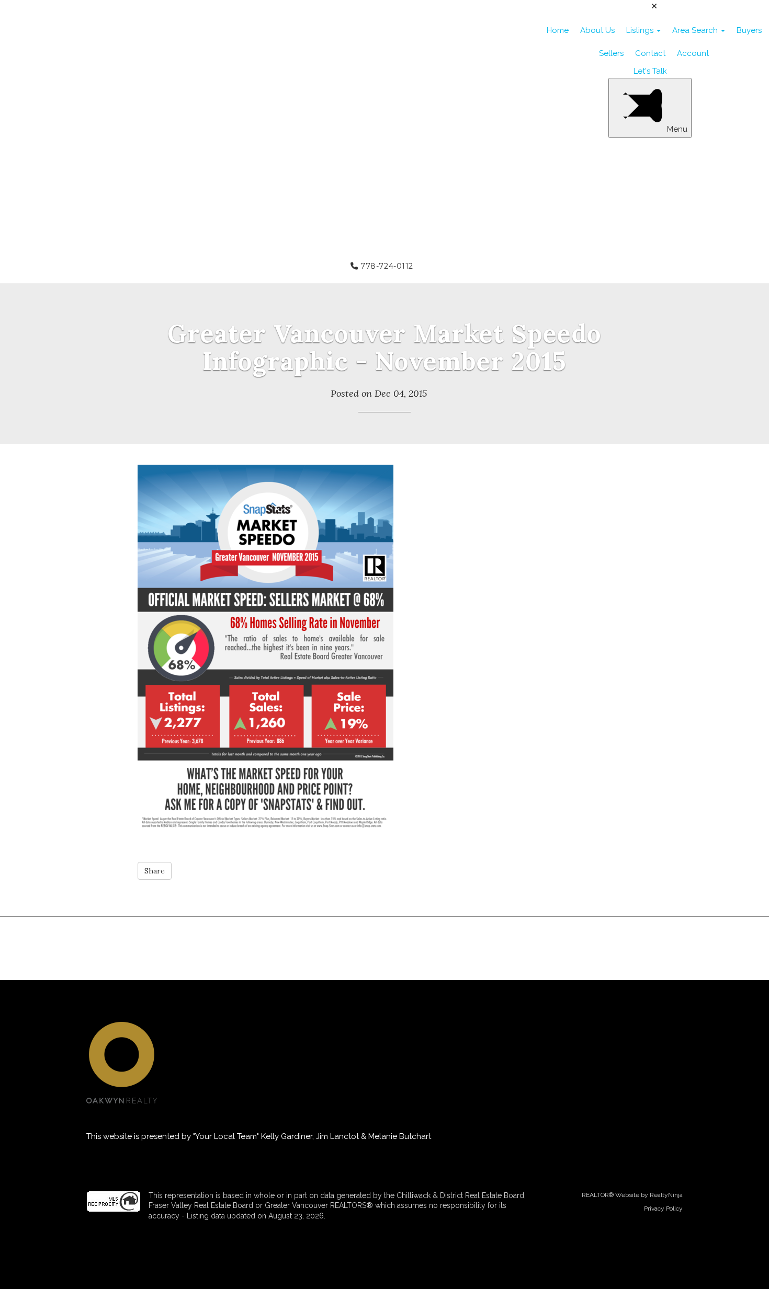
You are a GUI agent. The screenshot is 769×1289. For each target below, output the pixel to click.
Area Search (696, 30)
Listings (640, 30)
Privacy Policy (663, 1208)
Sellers (611, 53)
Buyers (749, 30)
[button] (155, 871)
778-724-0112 (385, 266)
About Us (597, 30)
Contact (650, 53)
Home (558, 30)
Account (693, 53)
